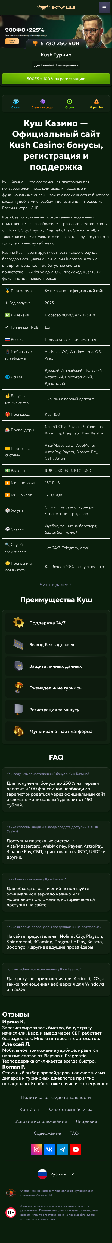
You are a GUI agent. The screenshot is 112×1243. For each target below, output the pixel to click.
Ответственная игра (70, 1109)
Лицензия (86, 1121)
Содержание (47, 1133)
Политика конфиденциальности (56, 1097)
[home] (56, 7)
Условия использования (41, 1121)
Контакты (30, 1109)
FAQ (74, 1133)
